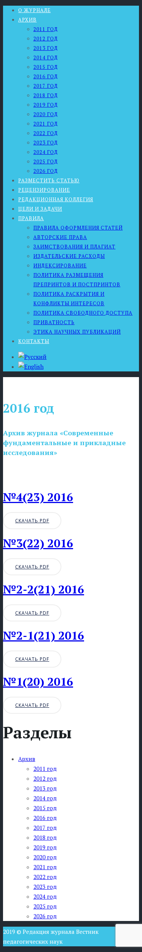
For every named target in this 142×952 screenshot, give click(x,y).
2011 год (45, 29)
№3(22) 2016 (38, 543)
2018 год (45, 95)
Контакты (33, 341)
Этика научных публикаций (77, 331)
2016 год (45, 76)
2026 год (45, 171)
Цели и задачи (40, 208)
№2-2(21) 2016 (43, 589)
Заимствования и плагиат (74, 246)
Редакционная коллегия (55, 199)
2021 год (45, 123)
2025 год (45, 161)
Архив (27, 19)
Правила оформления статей (78, 227)
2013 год (45, 48)
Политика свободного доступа (83, 312)
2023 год (45, 142)
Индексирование (60, 265)
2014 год (45, 57)
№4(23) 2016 (38, 497)
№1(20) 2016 (38, 681)
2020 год (45, 114)
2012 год (45, 38)
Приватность (54, 322)
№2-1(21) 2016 (43, 635)
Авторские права (60, 237)
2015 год (45, 67)
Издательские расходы (69, 256)
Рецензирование (44, 189)
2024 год (45, 152)
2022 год (45, 133)
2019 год (45, 104)
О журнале (34, 10)
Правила (31, 218)
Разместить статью (49, 180)
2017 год (45, 85)
